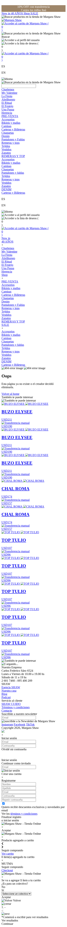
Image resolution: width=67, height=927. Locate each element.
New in (6, 13)
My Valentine (9, 92)
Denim (5, 136)
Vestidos (6, 149)
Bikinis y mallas (10, 122)
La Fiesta (6, 96)
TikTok (30, 724)
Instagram (7, 724)
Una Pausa (7, 109)
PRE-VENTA (9, 116)
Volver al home (10, 393)
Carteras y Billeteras (13, 129)
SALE (34, 13)
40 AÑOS (17, 13)
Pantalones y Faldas (13, 139)
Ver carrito (7, 853)
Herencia (6, 112)
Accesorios (8, 119)
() (25, 27)
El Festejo (7, 106)
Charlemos (7, 89)
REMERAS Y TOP (13, 156)
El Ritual (6, 102)
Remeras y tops (10, 142)
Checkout (7, 870)
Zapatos (6, 152)
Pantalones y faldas (12, 172)
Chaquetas (7, 132)
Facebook (19, 724)
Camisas (6, 126)
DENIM (6, 189)
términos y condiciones (23, 813)
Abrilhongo (8, 99)
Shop (27, 13)
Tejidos (5, 146)
